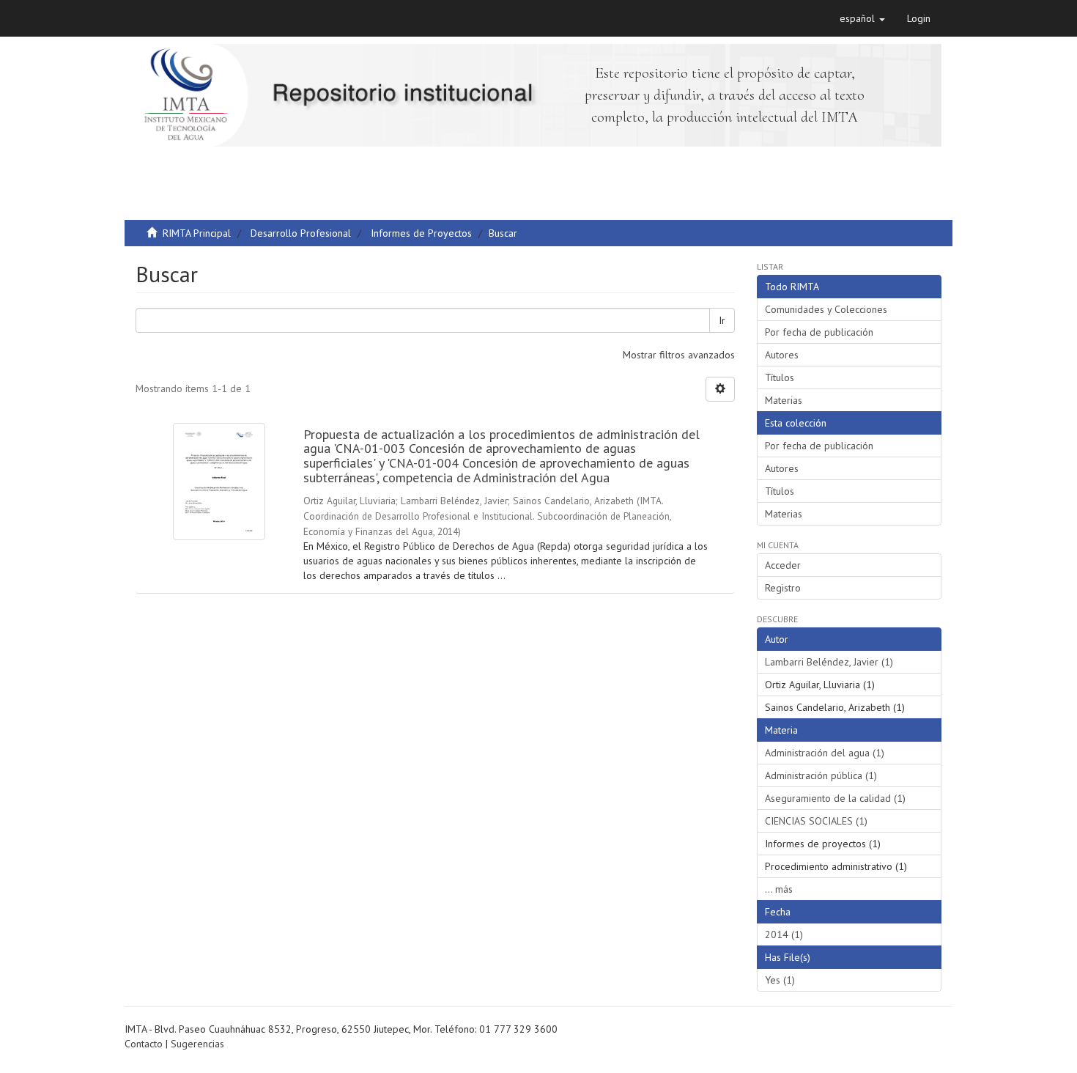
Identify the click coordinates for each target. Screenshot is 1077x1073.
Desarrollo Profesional (301, 233)
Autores (782, 354)
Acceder (783, 565)
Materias (783, 400)
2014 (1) (784, 934)
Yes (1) (780, 980)
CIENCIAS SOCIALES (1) (816, 820)
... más (779, 889)
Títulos (779, 377)
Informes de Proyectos (421, 233)
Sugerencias (197, 1043)
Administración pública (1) (821, 775)
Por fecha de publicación (819, 332)
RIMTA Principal (197, 233)
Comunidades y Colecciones (826, 309)
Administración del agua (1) (824, 752)
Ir (722, 320)
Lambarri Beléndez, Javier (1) (829, 661)
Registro (783, 587)
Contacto (144, 1043)
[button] (862, 18)
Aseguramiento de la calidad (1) (835, 798)
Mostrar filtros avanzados (679, 354)
